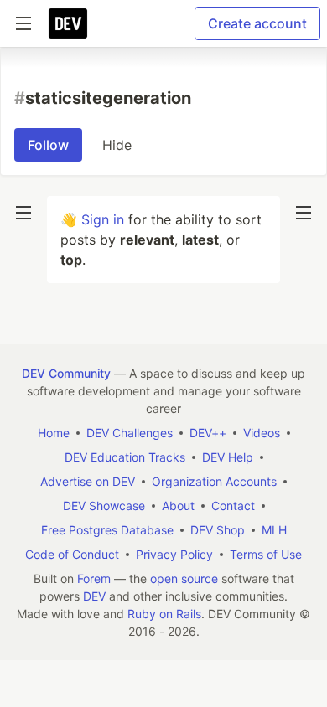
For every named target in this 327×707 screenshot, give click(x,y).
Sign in (102, 219)
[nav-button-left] (23, 213)
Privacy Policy (174, 554)
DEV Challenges (129, 433)
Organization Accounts (214, 481)
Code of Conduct (72, 554)
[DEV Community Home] (68, 23)
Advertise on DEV (87, 481)
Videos (261, 433)
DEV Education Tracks (125, 457)
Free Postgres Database (107, 530)
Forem (94, 578)
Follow (48, 145)
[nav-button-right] (303, 213)
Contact (233, 505)
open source (184, 578)
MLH (274, 530)
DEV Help (227, 457)
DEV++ (207, 433)
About (178, 505)
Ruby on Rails (164, 613)
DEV (94, 596)
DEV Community (66, 373)
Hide (117, 145)
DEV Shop (217, 530)
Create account (257, 23)
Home (54, 433)
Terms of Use (266, 554)
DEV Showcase (104, 505)
